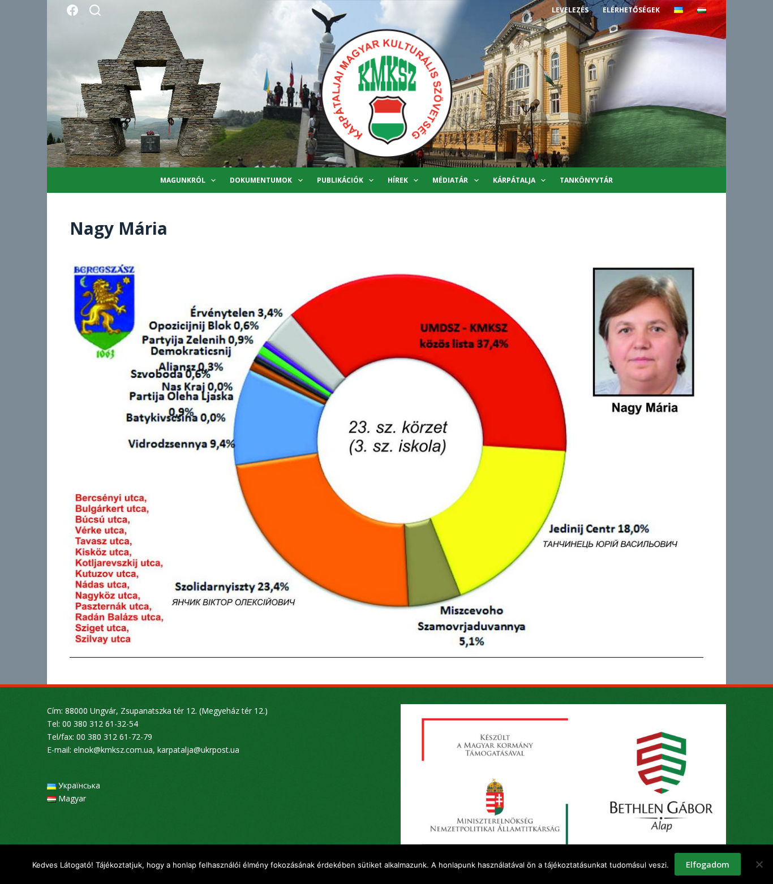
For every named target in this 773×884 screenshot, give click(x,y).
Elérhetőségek (631, 10)
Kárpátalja (514, 180)
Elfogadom (707, 864)
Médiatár (450, 180)
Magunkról (182, 180)
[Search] (95, 10)
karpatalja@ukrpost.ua (198, 749)
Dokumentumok (261, 180)
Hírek (398, 180)
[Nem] (759, 864)
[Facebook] (72, 10)
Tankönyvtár (586, 180)
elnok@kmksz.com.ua (113, 749)
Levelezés (570, 10)
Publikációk (340, 180)
